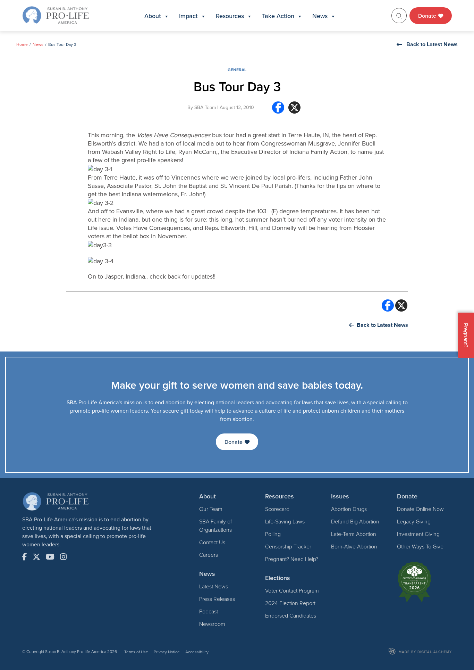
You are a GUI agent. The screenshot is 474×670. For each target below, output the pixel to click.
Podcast (208, 611)
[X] (294, 110)
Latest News (213, 586)
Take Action (278, 15)
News (320, 15)
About (152, 15)
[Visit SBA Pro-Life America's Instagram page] (63, 557)
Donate (428, 15)
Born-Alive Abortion (354, 546)
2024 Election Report (290, 603)
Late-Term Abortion (353, 534)
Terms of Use (136, 652)
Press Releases (217, 599)
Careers (208, 555)
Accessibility (197, 652)
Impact (188, 15)
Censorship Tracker (288, 546)
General (237, 70)
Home (22, 44)
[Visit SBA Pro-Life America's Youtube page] (50, 557)
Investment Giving (418, 534)
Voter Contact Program (292, 590)
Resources (230, 15)
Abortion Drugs (349, 509)
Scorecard (277, 509)
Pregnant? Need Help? (291, 559)
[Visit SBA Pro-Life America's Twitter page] (36, 557)
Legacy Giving (414, 521)
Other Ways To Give (420, 546)
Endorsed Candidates (290, 615)
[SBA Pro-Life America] (55, 15)
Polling (273, 534)
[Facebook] (278, 110)
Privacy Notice (167, 652)
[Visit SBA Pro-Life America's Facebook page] (24, 557)
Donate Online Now (420, 509)
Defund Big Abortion (355, 521)
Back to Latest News (432, 44)
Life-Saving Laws (285, 521)
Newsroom (212, 624)
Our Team (210, 509)
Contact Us (212, 542)
